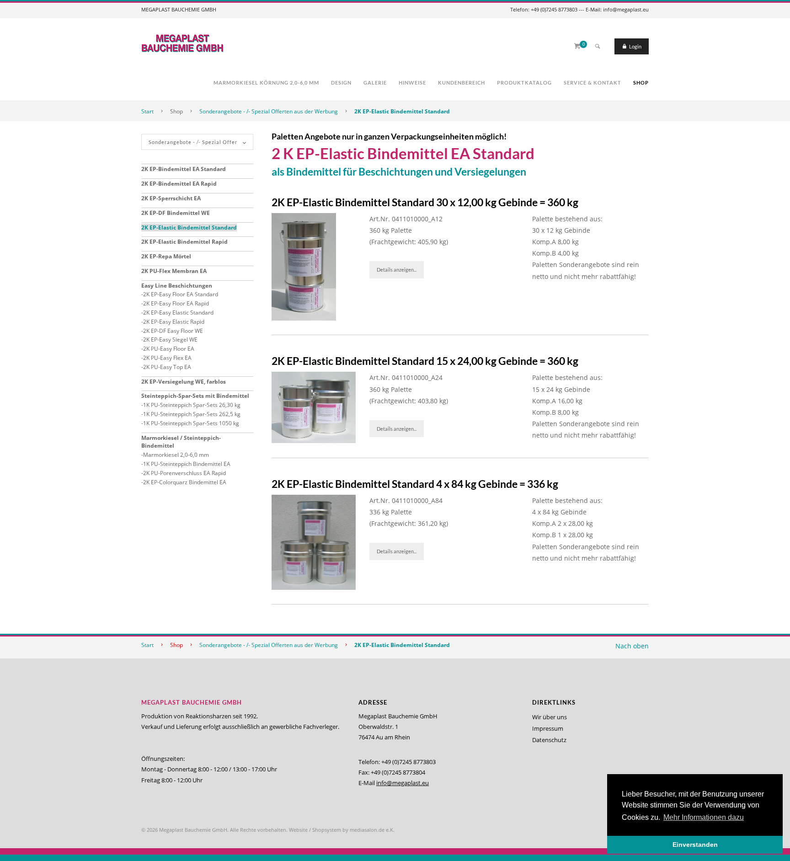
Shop (641, 83)
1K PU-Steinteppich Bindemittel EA (186, 464)
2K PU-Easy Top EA (167, 367)
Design (341, 83)
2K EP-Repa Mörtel (166, 256)
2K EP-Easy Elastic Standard (178, 312)
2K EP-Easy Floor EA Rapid (176, 303)
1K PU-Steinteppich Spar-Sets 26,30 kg (191, 405)
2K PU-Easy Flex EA (167, 358)
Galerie (375, 83)
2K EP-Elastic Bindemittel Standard (402, 111)
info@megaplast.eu (402, 783)
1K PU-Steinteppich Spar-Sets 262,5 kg (191, 414)
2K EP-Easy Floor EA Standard (180, 294)
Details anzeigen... (396, 270)
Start (147, 111)
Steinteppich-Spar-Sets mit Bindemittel (195, 396)
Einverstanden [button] (695, 844)
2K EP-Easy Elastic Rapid (173, 322)
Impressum (547, 728)
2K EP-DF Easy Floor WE (173, 331)
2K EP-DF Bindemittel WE (175, 213)
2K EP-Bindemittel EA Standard (183, 169)
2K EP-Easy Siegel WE (170, 339)
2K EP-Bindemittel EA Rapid (179, 183)
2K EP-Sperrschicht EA (171, 198)
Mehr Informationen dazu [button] (703, 817)
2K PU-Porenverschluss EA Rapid (184, 473)
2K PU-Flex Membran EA (174, 271)
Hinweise (412, 83)
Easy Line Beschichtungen (176, 285)
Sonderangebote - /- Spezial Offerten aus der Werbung (268, 111)
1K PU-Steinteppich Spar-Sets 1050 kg (191, 423)
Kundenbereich (461, 83)
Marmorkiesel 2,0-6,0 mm (176, 455)
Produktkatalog (524, 83)
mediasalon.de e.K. (372, 829)
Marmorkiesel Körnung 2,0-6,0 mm (266, 83)
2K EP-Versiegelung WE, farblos (183, 381)
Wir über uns (549, 717)
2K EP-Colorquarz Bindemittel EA (184, 482)
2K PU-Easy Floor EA (168, 349)
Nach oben (632, 646)
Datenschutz (549, 740)
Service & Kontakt (592, 83)
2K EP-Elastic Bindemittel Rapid (184, 242)
